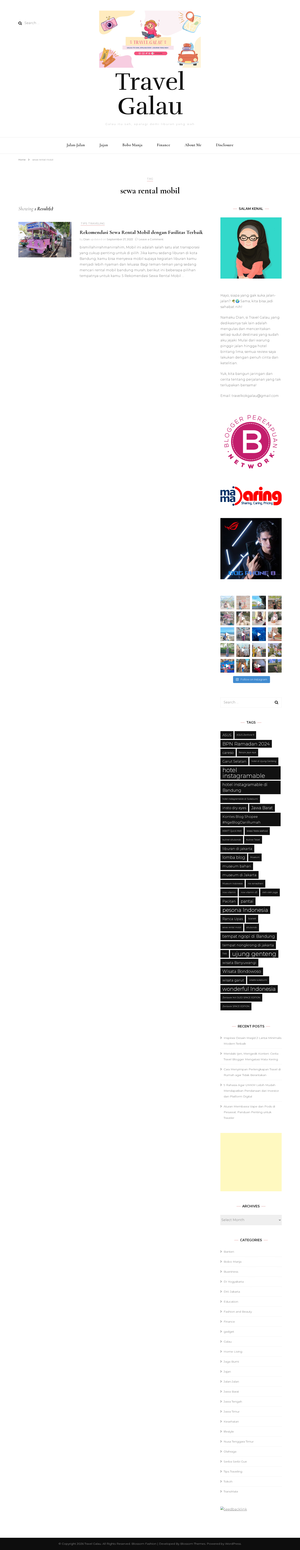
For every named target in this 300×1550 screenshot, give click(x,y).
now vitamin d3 (249, 892)
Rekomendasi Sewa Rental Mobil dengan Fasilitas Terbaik (141, 232)
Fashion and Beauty (238, 1311)
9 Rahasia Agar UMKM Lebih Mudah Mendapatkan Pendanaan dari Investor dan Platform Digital (251, 1090)
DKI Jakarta (232, 1291)
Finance (163, 145)
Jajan (103, 145)
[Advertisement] (251, 1162)
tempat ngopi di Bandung (248, 936)
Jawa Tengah (233, 1401)
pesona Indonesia (245, 910)
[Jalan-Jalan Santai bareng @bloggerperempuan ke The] (243, 634)
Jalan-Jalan (76, 145)
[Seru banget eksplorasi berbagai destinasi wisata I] (227, 666)
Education (231, 1301)
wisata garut (233, 980)
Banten (229, 1251)
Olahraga (230, 1451)
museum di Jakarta (239, 875)
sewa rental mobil (231, 927)
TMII (224, 953)
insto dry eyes (234, 808)
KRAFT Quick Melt (232, 831)
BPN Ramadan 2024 (246, 744)
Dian (86, 239)
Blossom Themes (192, 1544)
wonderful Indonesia (249, 989)
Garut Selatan (234, 761)
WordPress (233, 1544)
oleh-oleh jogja (270, 892)
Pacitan (229, 901)
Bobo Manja (132, 145)
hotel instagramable (243, 772)
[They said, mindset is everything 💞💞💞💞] (275, 650)
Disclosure (224, 145)
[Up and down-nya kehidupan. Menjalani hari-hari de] (275, 603)
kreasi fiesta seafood (257, 831)
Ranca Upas (232, 919)
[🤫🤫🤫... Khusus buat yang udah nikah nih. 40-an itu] (227, 634)
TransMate (231, 1491)
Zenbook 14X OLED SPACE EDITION (241, 997)
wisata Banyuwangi (239, 963)
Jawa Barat (262, 807)
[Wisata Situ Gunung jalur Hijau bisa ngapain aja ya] (227, 603)
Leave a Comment (151, 239)
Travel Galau (150, 94)
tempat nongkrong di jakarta (248, 945)
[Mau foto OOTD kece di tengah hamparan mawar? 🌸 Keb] (227, 618)
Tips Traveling (93, 223)
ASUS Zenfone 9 (245, 735)
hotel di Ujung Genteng (263, 761)
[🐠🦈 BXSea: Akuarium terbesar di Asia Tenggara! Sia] (259, 634)
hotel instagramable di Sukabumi (240, 799)
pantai (247, 901)
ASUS (226, 735)
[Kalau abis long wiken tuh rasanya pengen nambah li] (275, 666)
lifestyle (229, 1431)
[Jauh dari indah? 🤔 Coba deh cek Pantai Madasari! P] (259, 603)
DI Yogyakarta (234, 1281)
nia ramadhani (255, 883)
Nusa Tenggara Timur (239, 1441)
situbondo (251, 927)
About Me (193, 145)
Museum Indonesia (232, 883)
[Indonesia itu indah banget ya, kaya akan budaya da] (243, 666)
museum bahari (236, 866)
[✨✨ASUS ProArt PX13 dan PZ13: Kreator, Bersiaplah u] (259, 666)
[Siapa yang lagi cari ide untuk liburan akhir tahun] (243, 618)
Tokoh (228, 1481)
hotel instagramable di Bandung (245, 787)
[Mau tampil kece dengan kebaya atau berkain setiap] (275, 634)
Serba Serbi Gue (235, 1461)
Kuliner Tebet (253, 839)
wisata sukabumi (258, 980)
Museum (255, 857)
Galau (228, 1341)
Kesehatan (231, 1421)
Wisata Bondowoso (241, 971)
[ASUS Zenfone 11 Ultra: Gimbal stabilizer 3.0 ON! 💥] (259, 650)
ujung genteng (254, 953)
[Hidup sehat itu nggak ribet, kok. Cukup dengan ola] (259, 618)
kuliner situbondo (231, 839)
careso (228, 753)
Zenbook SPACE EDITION (235, 1006)
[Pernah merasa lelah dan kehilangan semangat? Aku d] (275, 618)
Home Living (233, 1351)
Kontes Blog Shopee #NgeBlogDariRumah (241, 819)
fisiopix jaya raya (247, 752)
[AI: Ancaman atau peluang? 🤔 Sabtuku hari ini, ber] (243, 603)
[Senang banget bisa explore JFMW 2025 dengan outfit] (227, 650)
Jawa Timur (232, 1411)
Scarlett (252, 918)
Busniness (231, 1271)
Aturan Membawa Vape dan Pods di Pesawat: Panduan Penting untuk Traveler (249, 1112)
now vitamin (229, 892)
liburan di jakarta (237, 849)
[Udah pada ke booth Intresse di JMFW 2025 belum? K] (243, 650)
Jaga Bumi (231, 1361)
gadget (229, 1331)
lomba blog (233, 857)
